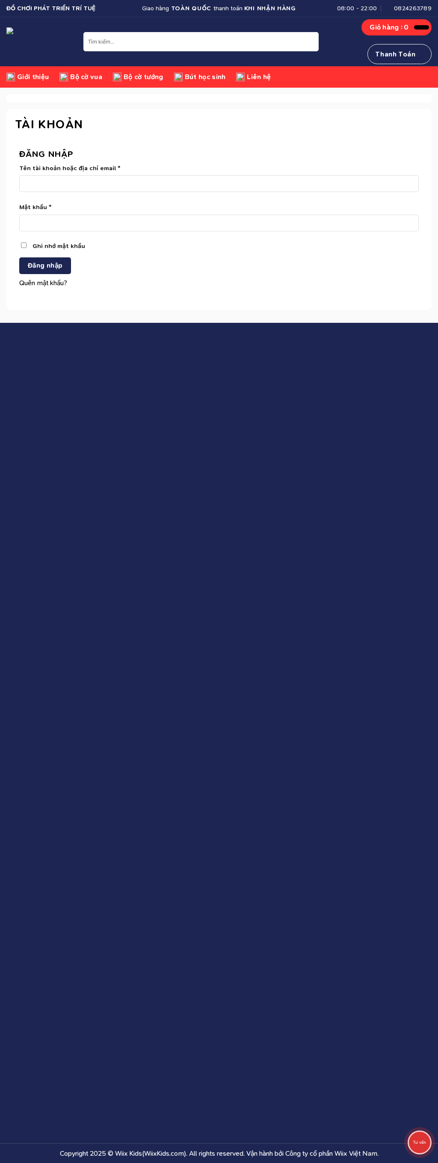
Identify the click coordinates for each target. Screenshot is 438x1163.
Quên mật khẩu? (43, 282)
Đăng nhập (45, 265)
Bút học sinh (205, 76)
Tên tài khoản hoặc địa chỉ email (77, 168)
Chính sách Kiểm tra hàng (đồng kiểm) (212, 410)
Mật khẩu (42, 207)
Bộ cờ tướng (143, 76)
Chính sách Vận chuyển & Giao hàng (209, 379)
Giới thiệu (33, 76)
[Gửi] (311, 42)
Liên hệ (259, 76)
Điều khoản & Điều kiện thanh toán (352, 379)
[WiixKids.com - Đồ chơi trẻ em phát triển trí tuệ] (44, 41)
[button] (399, 27)
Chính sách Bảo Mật (186, 425)
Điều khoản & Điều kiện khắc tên (349, 410)
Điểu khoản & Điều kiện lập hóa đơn (354, 395)
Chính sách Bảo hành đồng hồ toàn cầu (213, 440)
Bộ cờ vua (86, 76)
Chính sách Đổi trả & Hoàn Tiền (201, 395)
